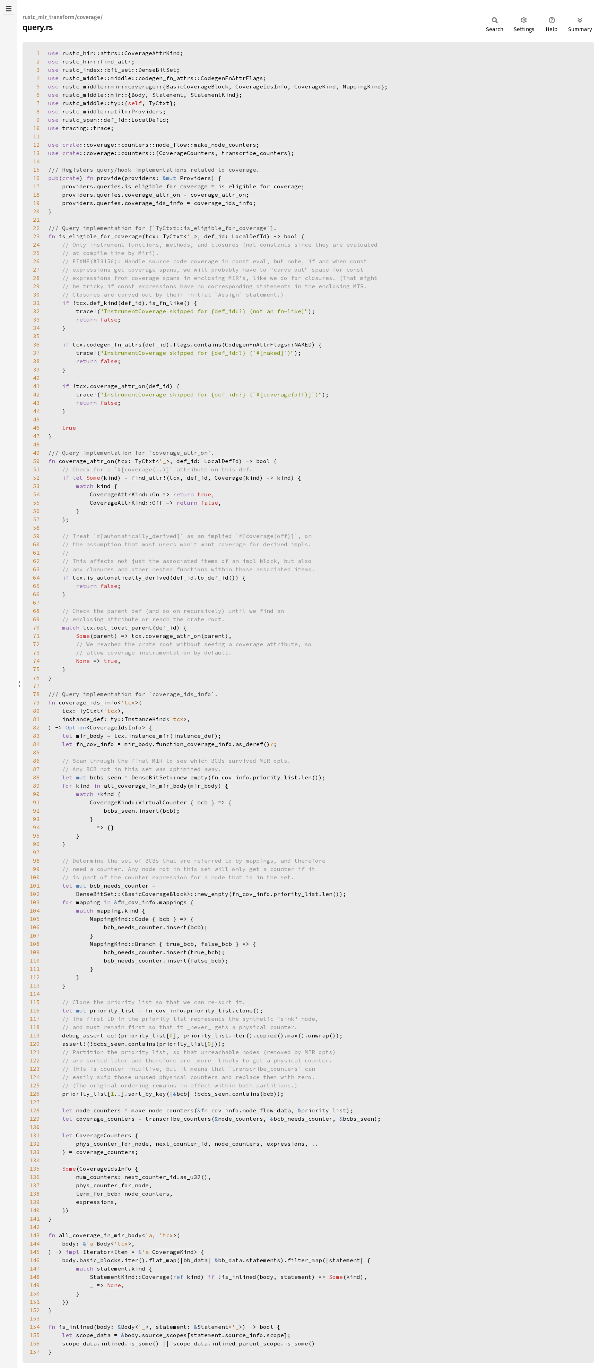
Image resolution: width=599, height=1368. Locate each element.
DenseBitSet (150, 777)
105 (34, 918)
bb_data (230, 1260)
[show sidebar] (8, 9)
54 (36, 494)
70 (36, 627)
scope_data (79, 1343)
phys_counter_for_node (112, 1185)
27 (36, 269)
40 (36, 377)
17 (36, 186)
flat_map (162, 1260)
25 (36, 252)
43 (36, 402)
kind (104, 485)
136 (34, 1176)
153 (34, 1318)
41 (36, 386)
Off (157, 502)
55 (36, 502)
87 (36, 769)
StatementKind (212, 94)
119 (34, 1035)
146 (34, 1260)
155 (34, 1335)
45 (36, 419)
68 (36, 610)
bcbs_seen (212, 1093)
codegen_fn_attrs (114, 344)
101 (34, 885)
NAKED (303, 344)
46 (36, 427)
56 (36, 510)
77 (36, 685)
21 (36, 219)
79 (36, 702)
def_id (131, 302)
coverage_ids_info (223, 202)
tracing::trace (86, 128)
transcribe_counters (254, 152)
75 (36, 669)
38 (36, 361)
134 (34, 1160)
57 (36, 519)
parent (214, 635)
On (155, 494)
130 (34, 1126)
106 (34, 927)
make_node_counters (162, 1110)
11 (36, 136)
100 (34, 877)
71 (36, 635)
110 (34, 960)
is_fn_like (166, 302)
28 (36, 277)
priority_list (84, 1093)
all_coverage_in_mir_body (100, 1235)
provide (109, 177)
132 (34, 1143)
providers (77, 186)
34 (36, 327)
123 (34, 1068)
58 (36, 527)
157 (34, 1351)
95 (36, 835)
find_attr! (148, 477)
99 (36, 868)
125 (34, 1085)
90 (36, 793)
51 (36, 469)
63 (36, 569)
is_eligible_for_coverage (259, 186)
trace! (86, 311)
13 (36, 152)
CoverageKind (315, 86)
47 (36, 436)
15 (36, 169)
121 (34, 1052)
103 (34, 902)
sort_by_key (147, 1093)
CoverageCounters (187, 152)
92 (36, 810)
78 (36, 694)
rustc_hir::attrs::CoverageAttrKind (121, 53)
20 (36, 211)
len (306, 777)
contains (246, 1093)
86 (36, 760)
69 (36, 619)
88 (36, 777)
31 (36, 302)
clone (244, 1010)
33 (36, 319)
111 (34, 968)
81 (36, 719)
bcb (268, 1093)
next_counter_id (150, 1176)
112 (34, 977)
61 (36, 552)
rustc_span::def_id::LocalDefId (114, 119)
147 (34, 1268)
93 (36, 818)
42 (36, 394)
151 (34, 1301)
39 (36, 369)
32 (36, 311)
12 (36, 144)
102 (34, 893)
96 (36, 843)
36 (36, 344)
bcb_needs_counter (303, 1118)
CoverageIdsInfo (261, 86)
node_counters (240, 1118)
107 (34, 935)
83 (36, 735)
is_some (140, 1343)
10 (36, 128)
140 (34, 1210)
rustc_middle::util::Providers (112, 111)
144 (34, 1243)
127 (34, 1101)
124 (34, 1077)
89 (36, 785)
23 (36, 236)
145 (34, 1251)
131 (34, 1135)
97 (36, 852)
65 (36, 585)
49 (36, 452)
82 (36, 727)
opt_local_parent (124, 627)
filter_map (304, 1260)
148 (34, 1276)
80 (36, 710)
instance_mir (149, 735)
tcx (81, 302)
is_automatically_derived (128, 577)
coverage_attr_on (218, 194)
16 (36, 177)
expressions (95, 1201)
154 (34, 1326)
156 (34, 1343)
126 (34, 1093)
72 (36, 644)
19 (36, 202)
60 (36, 544)
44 (36, 411)
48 (36, 444)
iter (131, 1260)
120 (34, 1043)
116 (34, 1010)
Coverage (156, 1276)
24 (36, 244)
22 (36, 227)
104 (34, 910)
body (69, 1260)
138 (34, 1193)
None (83, 660)
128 (34, 1110)
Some (93, 477)
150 (34, 1293)
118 (34, 1027)
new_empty (192, 777)
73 (36, 652)
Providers (195, 177)
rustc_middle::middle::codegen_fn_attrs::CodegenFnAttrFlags (162, 78)
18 (36, 194)
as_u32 (190, 1176)
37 (36, 352)
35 (36, 336)
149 (34, 1285)
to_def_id (212, 577)
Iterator (97, 1251)
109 (34, 952)
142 (34, 1226)
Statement (167, 94)
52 (36, 477)
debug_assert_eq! (90, 1035)
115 (34, 1002)
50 (36, 461)
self (135, 103)
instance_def (194, 735)
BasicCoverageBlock (197, 86)
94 (36, 827)
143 (34, 1235)
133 (34, 1151)
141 (34, 1218)
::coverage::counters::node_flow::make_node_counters (159, 144)
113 (34, 985)
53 (36, 485)
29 (36, 286)
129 (34, 1118)
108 (34, 943)
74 (36, 660)
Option (76, 727)
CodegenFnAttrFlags (256, 344)
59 (36, 535)
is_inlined (239, 1276)
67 (36, 602)
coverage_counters (105, 1151)
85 (36, 752)
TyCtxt (159, 103)
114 (34, 993)
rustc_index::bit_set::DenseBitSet (119, 69)
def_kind (104, 302)
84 (36, 744)
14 (36, 161)
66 (36, 594)
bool (291, 236)
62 (36, 560)
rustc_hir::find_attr (96, 61)
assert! (74, 1043)
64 (36, 577)
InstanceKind (145, 719)
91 (36, 802)
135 (34, 1168)
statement (112, 1268)
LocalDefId (249, 236)
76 (36, 677)
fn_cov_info (230, 777)
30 (36, 294)
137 (34, 1185)
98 (36, 860)
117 (34, 1018)
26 (36, 261)
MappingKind (362, 86)
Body (138, 94)
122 (34, 1060)
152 (34, 1310)
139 (34, 1201)
